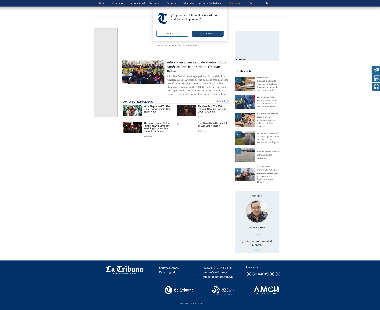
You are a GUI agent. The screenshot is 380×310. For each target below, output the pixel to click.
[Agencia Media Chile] (266, 290)
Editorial (172, 3)
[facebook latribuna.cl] (249, 274)
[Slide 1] (254, 250)
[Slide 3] (259, 250)
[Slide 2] (257, 250)
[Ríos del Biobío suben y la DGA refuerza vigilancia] (246, 154)
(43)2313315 (227, 268)
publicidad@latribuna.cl (218, 276)
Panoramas (235, 3)
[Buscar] (273, 3)
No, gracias (172, 34)
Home (102, 3)
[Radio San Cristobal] (223, 290)
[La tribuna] (124, 271)
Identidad (189, 3)
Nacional (154, 3)
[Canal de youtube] (272, 274)
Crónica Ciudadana (210, 3)
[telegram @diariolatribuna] (266, 274)
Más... (252, 3)
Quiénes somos (169, 268)
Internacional (137, 3)
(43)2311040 (210, 268)
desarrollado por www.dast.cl (190, 302)
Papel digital (167, 272)
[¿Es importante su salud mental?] (257, 211)
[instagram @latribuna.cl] (260, 274)
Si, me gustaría (208, 33)
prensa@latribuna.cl (215, 272)
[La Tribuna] (179, 290)
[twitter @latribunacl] (254, 274)
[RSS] (278, 274)
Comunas (117, 3)
